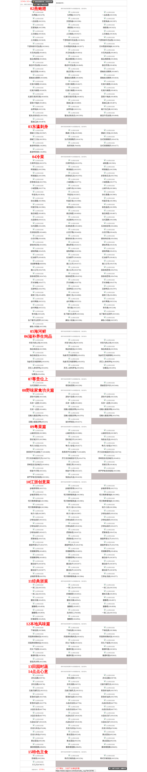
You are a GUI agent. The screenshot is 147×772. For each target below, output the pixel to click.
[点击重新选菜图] (38, 12)
